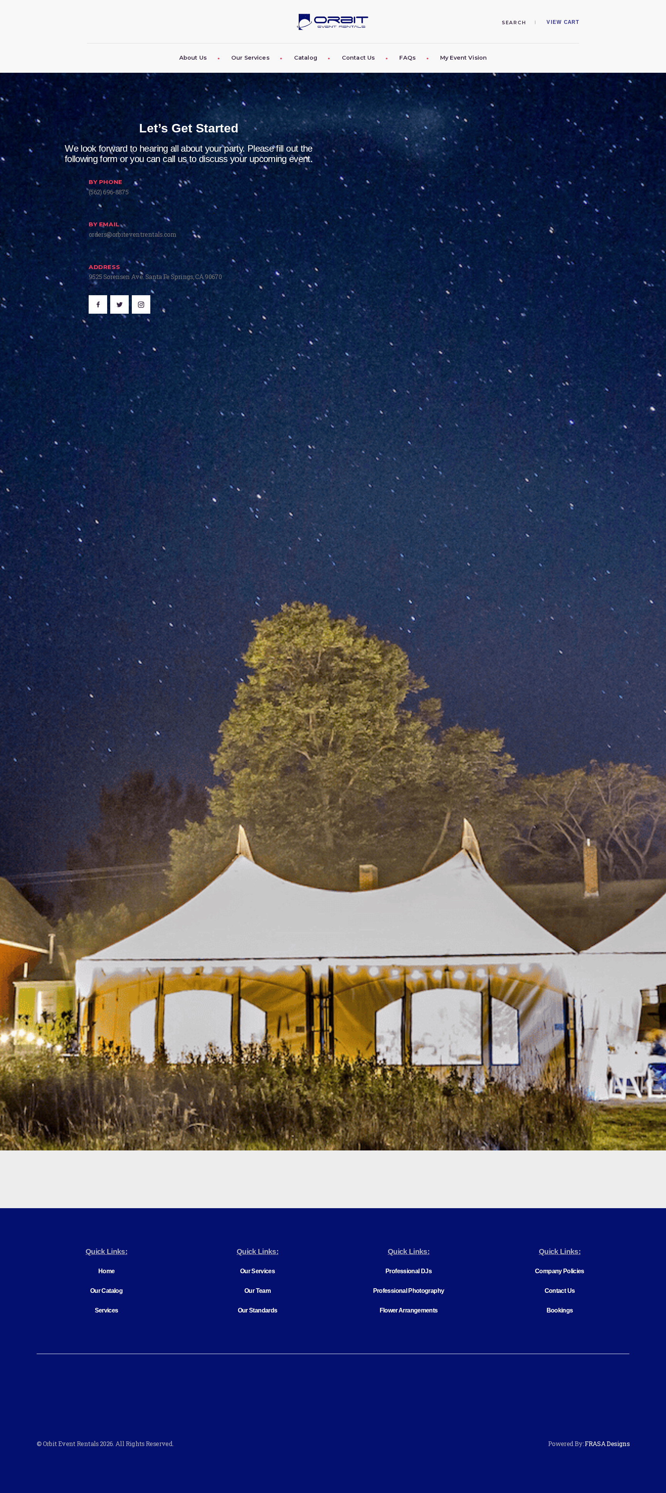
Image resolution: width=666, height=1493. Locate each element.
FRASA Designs (607, 1443)
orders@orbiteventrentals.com (132, 234)
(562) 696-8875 (108, 192)
